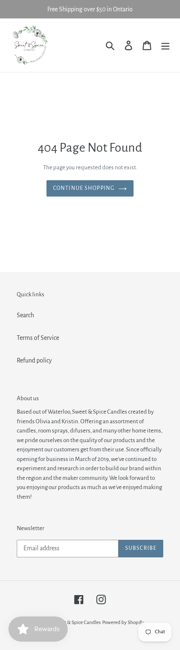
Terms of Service (38, 337)
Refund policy (34, 360)
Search (25, 315)
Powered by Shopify (123, 622)
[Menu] (165, 45)
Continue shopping (83, 188)
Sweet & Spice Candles (77, 622)
